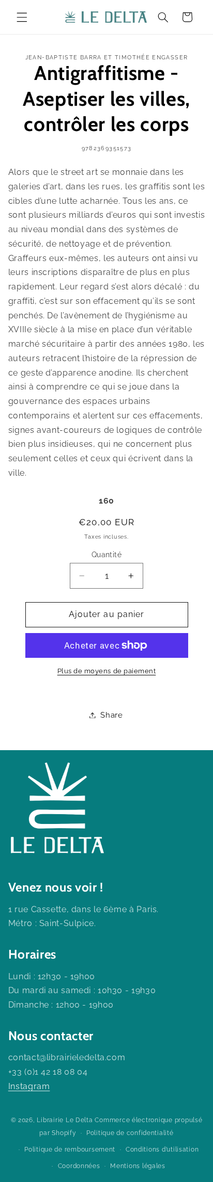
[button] (22, 17)
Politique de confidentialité (130, 1133)
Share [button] (111, 714)
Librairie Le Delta (65, 1120)
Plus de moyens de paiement (106, 671)
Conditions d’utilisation (162, 1149)
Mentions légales (137, 1166)
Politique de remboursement (69, 1149)
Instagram (29, 1086)
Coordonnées (79, 1166)
